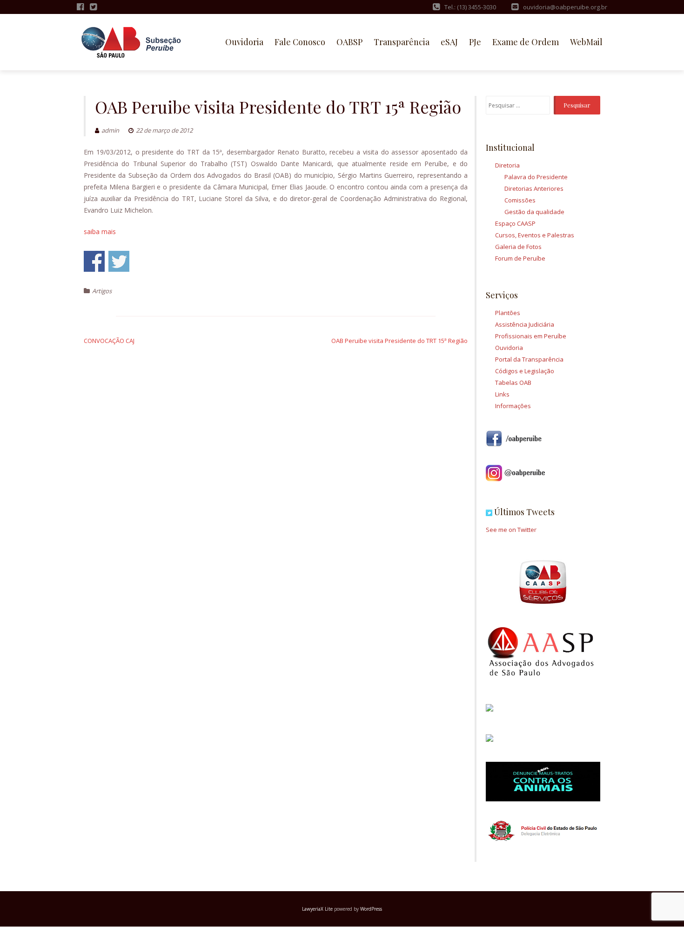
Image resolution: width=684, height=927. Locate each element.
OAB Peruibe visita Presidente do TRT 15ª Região (399, 340)
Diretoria (507, 165)
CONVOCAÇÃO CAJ (109, 340)
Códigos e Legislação (524, 371)
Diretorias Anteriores (533, 188)
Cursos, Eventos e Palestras (534, 235)
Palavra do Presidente (536, 177)
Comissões (520, 200)
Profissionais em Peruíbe (530, 336)
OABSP (349, 41)
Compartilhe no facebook (94, 261)
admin (110, 130)
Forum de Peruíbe (520, 258)
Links (502, 394)
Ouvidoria (244, 41)
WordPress (371, 909)
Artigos (102, 291)
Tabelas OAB (513, 382)
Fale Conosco (300, 41)
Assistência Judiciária (524, 324)
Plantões (507, 313)
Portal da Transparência (529, 359)
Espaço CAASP (515, 223)
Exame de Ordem (525, 41)
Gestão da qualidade (534, 212)
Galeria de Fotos (518, 246)
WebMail (586, 41)
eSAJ (449, 41)
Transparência (401, 41)
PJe (475, 41)
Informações (513, 406)
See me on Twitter (511, 529)
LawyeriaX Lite (317, 909)
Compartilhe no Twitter (118, 261)
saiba (100, 231)
